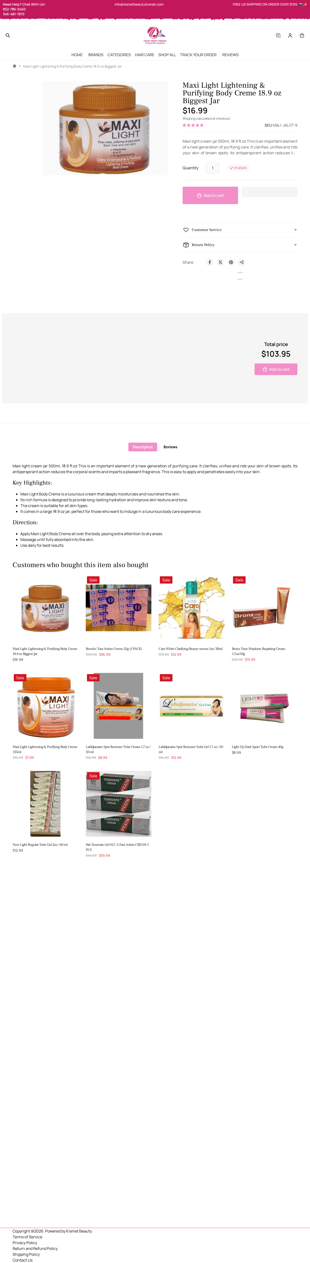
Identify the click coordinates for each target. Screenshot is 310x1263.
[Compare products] (278, 35)
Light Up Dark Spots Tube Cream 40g (257, 747)
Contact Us (22, 1260)
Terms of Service (27, 1237)
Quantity (190, 167)
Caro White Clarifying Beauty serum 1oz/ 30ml (190, 649)
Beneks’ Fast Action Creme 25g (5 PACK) (114, 649)
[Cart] (302, 35)
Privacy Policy (25, 1242)
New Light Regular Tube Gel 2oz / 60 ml (40, 844)
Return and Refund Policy (35, 1248)
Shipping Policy (26, 1254)
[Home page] (14, 66)
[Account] (290, 35)
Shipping (189, 118)
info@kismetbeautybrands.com (139, 4)
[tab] (142, 447)
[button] (193, 125)
